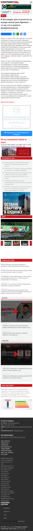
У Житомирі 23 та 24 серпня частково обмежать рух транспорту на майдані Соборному (15, 284)
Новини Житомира (8, 260)
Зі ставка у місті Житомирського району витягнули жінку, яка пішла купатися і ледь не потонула (16, 271)
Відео (4, 217)
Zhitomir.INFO (10, 527)
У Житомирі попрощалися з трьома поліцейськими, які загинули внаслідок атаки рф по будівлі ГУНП (17, 182)
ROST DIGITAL (21, 529)
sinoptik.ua (21, 521)
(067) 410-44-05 (9, 425)
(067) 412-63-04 (20, 437)
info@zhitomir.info (13, 423)
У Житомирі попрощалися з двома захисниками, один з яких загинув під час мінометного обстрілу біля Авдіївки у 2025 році (17, 188)
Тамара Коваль (18, 430)
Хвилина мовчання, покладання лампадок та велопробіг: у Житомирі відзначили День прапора (16, 164)
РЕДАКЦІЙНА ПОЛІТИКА (5, 503)
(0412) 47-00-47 (9, 437)
